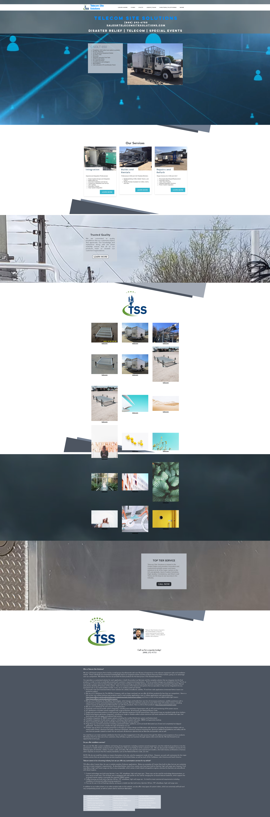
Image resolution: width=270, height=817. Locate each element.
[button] (122, 7)
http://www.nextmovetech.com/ (165, 705)
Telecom (86, 761)
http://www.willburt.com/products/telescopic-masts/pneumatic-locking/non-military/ (114, 697)
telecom (126, 764)
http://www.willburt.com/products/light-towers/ (101, 699)
